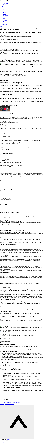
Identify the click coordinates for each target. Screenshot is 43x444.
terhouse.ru (1, 26)
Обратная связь (3, 442)
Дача (1, 11)
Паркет (3, 10)
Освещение (5, 20)
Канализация (4, 12)
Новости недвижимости (4, 24)
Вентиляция (4, 17)
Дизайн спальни (4, 5)
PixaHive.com (8, 439)
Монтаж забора (4, 13)
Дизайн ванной (4, 2)
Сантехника (4, 21)
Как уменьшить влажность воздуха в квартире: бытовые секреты (11, 401)
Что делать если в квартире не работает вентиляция (10, 400)
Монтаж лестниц (5, 14)
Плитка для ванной (6, 3)
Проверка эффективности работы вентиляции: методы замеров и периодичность (13, 402)
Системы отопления (5, 22)
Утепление (4, 23)
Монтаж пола (2, 6)
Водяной (5, 7)
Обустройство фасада (5, 15)
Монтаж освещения (5, 19)
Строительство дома (3, 16)
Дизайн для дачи (4, 4)
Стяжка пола (4, 9)
